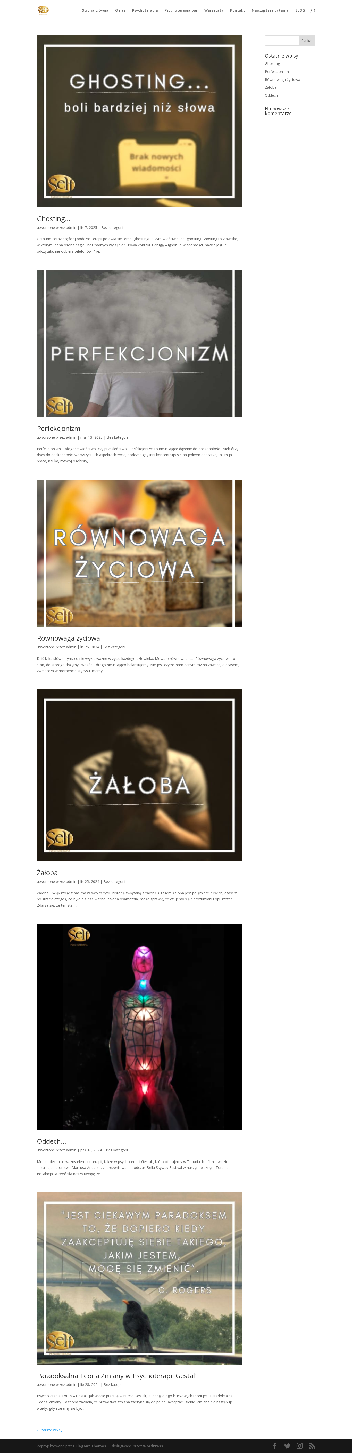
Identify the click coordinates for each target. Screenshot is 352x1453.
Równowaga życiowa (68, 638)
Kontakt (237, 11)
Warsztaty (213, 11)
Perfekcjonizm (58, 428)
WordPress (153, 1445)
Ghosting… (53, 218)
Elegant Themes (91, 1445)
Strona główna (95, 11)
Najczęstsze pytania (270, 11)
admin (71, 227)
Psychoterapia (145, 11)
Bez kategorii (112, 227)
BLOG (300, 11)
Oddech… (51, 1141)
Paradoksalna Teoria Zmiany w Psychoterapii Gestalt (117, 1375)
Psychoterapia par (181, 11)
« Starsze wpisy (49, 1429)
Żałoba (47, 872)
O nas (120, 11)
